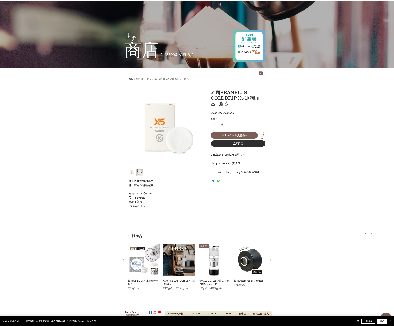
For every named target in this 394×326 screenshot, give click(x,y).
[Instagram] (154, 312)
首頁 (131, 78)
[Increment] (223, 124)
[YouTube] (159, 312)
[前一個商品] (123, 260)
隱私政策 (91, 321)
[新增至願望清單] (262, 135)
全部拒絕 (368, 321)
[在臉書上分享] (213, 181)
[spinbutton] (218, 124)
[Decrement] (213, 124)
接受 (382, 321)
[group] (197, 272)
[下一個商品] (270, 260)
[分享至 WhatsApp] (219, 181)
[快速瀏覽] (144, 260)
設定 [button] (357, 321)
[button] (261, 72)
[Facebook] (150, 312)
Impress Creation (132, 312)
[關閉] (390, 321)
